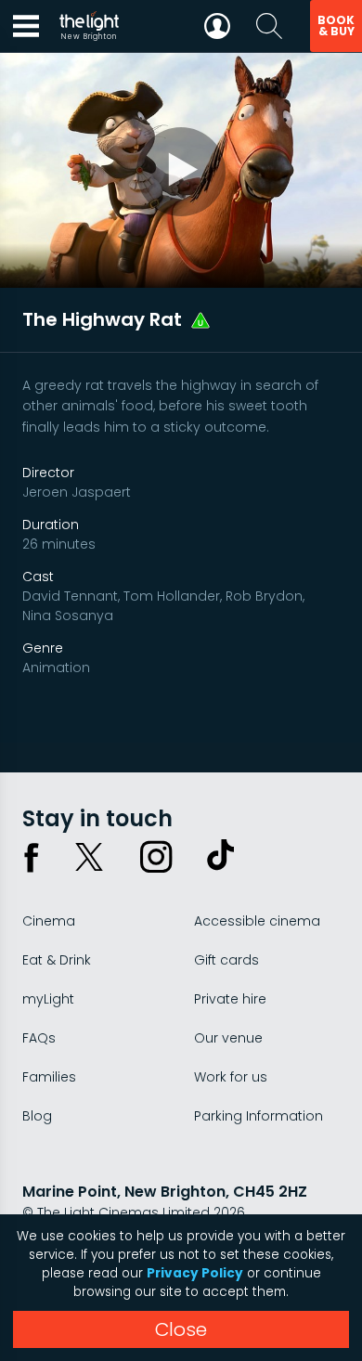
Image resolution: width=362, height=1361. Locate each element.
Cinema (48, 921)
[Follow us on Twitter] (89, 856)
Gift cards (226, 960)
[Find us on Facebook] (31, 857)
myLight (48, 999)
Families (49, 1077)
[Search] (269, 26)
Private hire (230, 999)
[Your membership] (217, 26)
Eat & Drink (56, 960)
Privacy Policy (195, 1273)
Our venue (228, 1038)
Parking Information (258, 1116)
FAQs (39, 1038)
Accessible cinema (257, 921)
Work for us (230, 1077)
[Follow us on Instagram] (156, 856)
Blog (37, 1116)
